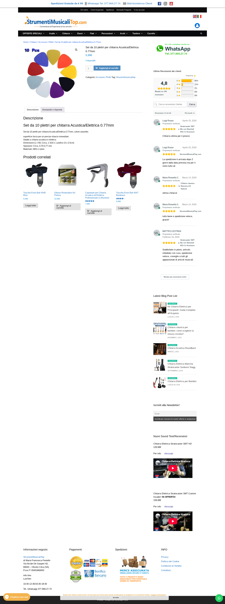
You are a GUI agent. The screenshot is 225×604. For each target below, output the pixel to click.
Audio (52, 33)
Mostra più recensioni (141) (175, 277)
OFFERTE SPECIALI (32, 33)
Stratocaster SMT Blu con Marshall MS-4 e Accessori (187, 129)
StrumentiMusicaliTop (33, 557)
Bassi (80, 33)
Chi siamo (84, 10)
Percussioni (107, 33)
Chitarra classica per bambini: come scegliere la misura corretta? (181, 330)
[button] (76, 49)
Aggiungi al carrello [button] (63, 207)
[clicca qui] (169, 453)
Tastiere (136, 33)
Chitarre (66, 33)
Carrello (151, 33)
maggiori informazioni (158, 595)
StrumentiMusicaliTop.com (190, 154)
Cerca (192, 104)
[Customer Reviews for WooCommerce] (194, 76)
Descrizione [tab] (33, 110)
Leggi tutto (30, 205)
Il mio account (139, 10)
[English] (195, 16)
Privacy (164, 557)
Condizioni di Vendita (171, 566)
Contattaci (166, 570)
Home (26, 42)
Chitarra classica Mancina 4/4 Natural (187, 186)
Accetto (116, 597)
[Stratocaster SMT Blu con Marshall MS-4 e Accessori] (178, 129)
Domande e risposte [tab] (52, 110)
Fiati (92, 33)
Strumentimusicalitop (125, 77)
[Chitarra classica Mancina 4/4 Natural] (179, 186)
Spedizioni (110, 10)
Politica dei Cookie (170, 561)
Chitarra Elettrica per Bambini (182, 381)
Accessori (42, 42)
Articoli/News (172, 303)
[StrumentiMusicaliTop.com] (178, 154)
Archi (122, 33)
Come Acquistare (97, 10)
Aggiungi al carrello (108, 68)
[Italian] (199, 16)
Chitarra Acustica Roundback (182, 348)
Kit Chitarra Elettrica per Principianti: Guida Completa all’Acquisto (181, 310)
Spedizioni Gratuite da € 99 (67, 3)
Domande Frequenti (124, 10)
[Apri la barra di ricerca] (201, 33)
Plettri (51, 42)
